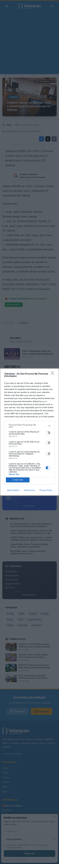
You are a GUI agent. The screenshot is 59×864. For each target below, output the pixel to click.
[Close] (53, 374)
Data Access (29, 490)
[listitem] (29, 426)
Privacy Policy (46, 490)
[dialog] (29, 432)
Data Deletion (13, 490)
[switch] (48, 432)
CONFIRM (17, 480)
